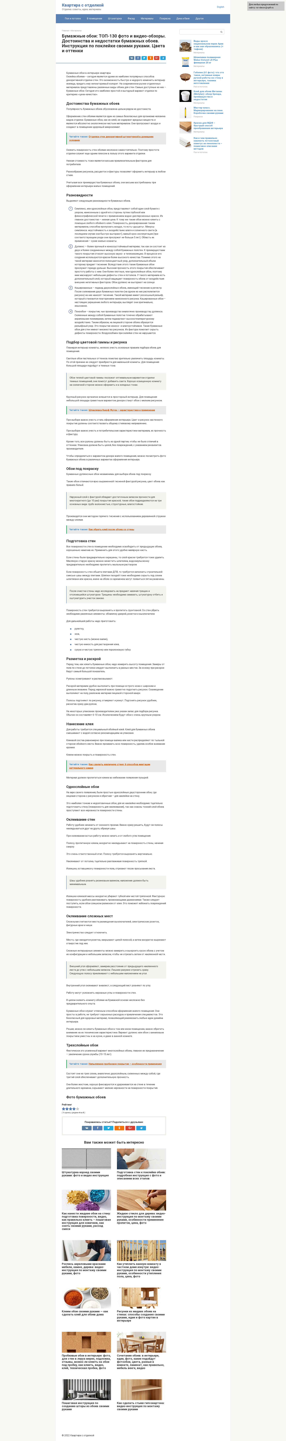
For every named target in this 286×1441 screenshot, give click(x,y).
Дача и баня (182, 18)
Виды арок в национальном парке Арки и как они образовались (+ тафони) (208, 45)
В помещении (94, 18)
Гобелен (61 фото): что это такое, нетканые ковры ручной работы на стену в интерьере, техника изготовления (209, 78)
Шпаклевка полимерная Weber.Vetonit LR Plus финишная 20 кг (207, 60)
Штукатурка (115, 18)
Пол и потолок (73, 18)
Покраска (165, 18)
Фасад (131, 18)
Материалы (147, 18)
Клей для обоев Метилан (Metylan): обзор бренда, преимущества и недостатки (208, 95)
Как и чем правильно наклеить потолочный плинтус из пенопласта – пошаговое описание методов (208, 143)
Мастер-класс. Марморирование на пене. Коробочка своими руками (208, 110)
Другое (199, 18)
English (220, 7)
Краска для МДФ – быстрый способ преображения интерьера (208, 126)
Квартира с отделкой (83, 5)
